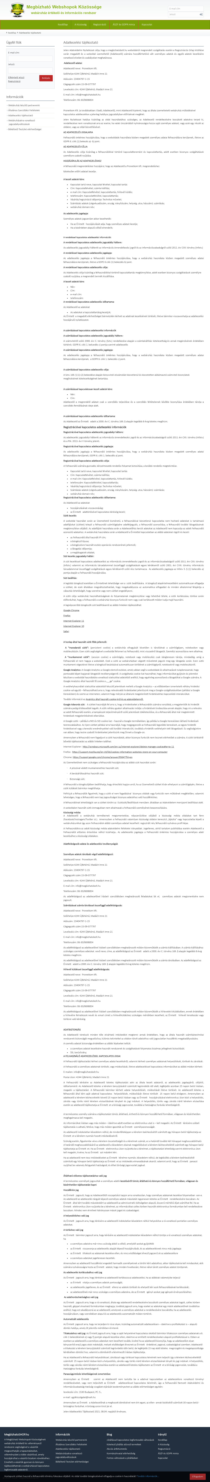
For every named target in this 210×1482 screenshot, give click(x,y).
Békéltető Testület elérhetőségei (24, 129)
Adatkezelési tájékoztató (20, 115)
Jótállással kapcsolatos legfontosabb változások (130, 1440)
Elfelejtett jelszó (16, 77)
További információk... (148, 1476)
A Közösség (81, 24)
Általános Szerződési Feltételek (24, 110)
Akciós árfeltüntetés (117, 1449)
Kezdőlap (63, 24)
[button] (201, 15)
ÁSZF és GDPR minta (124, 24)
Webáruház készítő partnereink (24, 105)
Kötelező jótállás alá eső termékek (124, 1444)
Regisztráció (99, 24)
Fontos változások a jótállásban (122, 1458)
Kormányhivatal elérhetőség (121, 1453)
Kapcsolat (147, 24)
